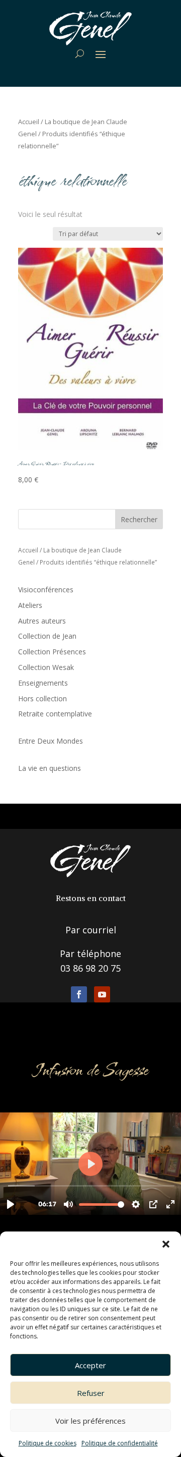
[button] (166, 1244)
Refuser (91, 1393)
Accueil (28, 121)
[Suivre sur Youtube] (102, 994)
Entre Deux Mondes (50, 741)
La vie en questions (49, 768)
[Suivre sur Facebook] (79, 994)
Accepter (90, 1365)
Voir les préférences (90, 1421)
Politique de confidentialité (119, 1443)
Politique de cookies (47, 1443)
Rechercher (139, 519)
